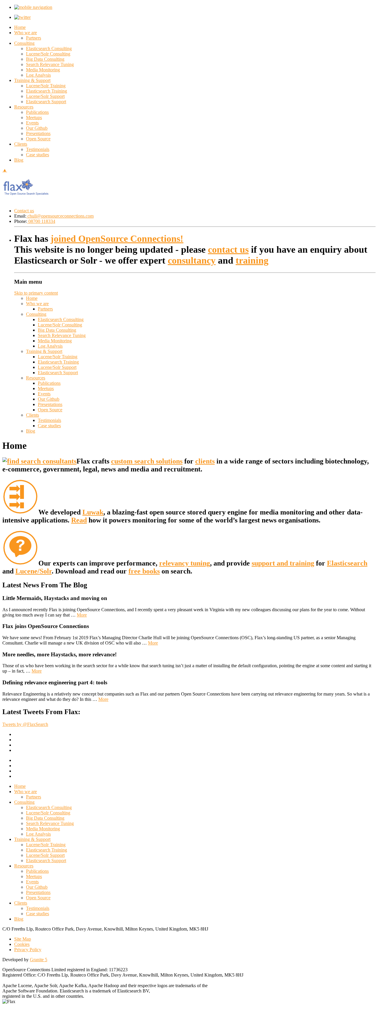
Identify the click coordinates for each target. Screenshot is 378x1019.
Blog (18, 159)
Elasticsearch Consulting (49, 48)
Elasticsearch (347, 563)
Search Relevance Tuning (50, 64)
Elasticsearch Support (46, 101)
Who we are (25, 32)
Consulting (24, 43)
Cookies (22, 944)
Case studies (37, 154)
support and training (283, 563)
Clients (20, 144)
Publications (37, 112)
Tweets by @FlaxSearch (25, 724)
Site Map (22, 938)
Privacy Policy (27, 949)
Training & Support (32, 80)
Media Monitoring (43, 69)
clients (205, 461)
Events (32, 122)
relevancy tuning (184, 563)
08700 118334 (41, 221)
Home (20, 27)
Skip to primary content (36, 292)
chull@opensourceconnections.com (60, 215)
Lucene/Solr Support (45, 96)
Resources (23, 106)
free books (144, 571)
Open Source (38, 138)
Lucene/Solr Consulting (48, 53)
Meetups (34, 117)
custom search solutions (147, 461)
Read (79, 520)
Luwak (92, 512)
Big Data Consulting (45, 59)
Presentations (38, 133)
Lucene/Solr (33, 571)
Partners (33, 37)
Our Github (37, 128)
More (82, 614)
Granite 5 (38, 959)
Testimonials (37, 149)
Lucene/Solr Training (46, 85)
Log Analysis (38, 75)
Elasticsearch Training (46, 90)
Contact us (24, 210)
